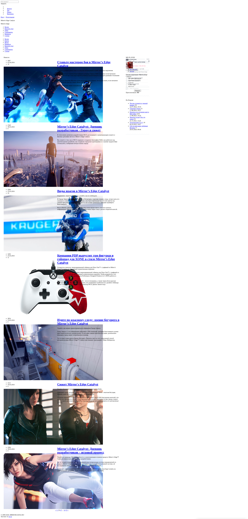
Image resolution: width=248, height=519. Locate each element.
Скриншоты (9, 32)
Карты (7, 41)
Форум (9, 8)
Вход (2, 17)
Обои (6, 30)
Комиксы (8, 34)
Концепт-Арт (9, 29)
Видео (7, 27)
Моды (7, 42)
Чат (8, 10)
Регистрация (10, 17)
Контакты (10, 14)
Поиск (9, 12)
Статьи (7, 36)
